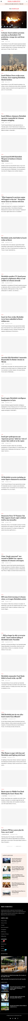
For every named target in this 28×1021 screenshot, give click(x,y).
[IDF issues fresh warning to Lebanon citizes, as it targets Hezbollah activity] (14, 583)
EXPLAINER (11, 4)
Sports (2, 946)
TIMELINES (21, 4)
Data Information (4, 927)
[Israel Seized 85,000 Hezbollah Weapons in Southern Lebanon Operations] (14, 143)
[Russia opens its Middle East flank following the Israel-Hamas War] (14, 778)
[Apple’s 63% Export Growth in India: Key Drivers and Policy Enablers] (14, 964)
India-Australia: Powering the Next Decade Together (13, 979)
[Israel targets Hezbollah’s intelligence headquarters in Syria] (14, 385)
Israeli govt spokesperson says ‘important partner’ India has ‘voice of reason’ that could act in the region (14, 439)
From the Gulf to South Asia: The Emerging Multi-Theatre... (17, 997)
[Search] (26, 1)
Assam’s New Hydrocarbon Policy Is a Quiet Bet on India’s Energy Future (18, 876)
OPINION (6, 4)
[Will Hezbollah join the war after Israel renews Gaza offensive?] (14, 701)
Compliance (3, 929)
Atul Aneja (4, 757)
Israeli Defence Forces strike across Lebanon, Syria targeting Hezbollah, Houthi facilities (13, 78)
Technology (3, 950)
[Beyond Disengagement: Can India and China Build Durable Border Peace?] (6, 885)
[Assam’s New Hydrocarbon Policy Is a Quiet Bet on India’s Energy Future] (6, 876)
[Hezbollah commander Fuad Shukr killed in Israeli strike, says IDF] (14, 663)
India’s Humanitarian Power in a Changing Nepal (18, 892)
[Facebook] (15, 1018)
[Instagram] (13, 1018)
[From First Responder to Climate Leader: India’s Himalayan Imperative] (6, 860)
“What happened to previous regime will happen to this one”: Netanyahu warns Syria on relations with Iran (13, 199)
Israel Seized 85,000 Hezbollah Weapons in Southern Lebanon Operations (11, 159)
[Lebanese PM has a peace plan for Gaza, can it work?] (14, 817)
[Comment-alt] (18, 1018)
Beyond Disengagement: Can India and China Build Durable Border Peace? (18, 884)
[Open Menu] (1, 1)
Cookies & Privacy (5, 934)
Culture (2, 948)
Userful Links (4, 918)
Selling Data (3, 936)
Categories (4, 939)
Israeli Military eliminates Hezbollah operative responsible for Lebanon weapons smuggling (13, 118)
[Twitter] (10, 1018)
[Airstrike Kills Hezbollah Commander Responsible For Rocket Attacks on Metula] (14, 344)
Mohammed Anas (5, 834)
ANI (3, 41)
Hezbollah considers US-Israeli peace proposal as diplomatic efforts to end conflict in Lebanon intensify (13, 278)
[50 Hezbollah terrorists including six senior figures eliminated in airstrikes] (14, 464)
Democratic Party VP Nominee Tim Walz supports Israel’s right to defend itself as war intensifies (13, 518)
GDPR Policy (3, 931)
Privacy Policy (4, 920)
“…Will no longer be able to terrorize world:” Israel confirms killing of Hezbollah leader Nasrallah (13, 638)
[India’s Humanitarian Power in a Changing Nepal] (6, 893)
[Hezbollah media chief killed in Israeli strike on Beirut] (14, 224)
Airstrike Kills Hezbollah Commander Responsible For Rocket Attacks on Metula (14, 360)
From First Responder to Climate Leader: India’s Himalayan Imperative (17, 860)
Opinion (2, 941)
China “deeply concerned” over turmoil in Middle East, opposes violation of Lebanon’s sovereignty (12, 558)
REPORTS (16, 4)
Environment (3, 944)
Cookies (2, 925)
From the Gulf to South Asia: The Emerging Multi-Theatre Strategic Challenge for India (18, 868)
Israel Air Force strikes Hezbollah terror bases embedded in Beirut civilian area (12, 319)
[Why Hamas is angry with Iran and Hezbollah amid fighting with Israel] (14, 740)
